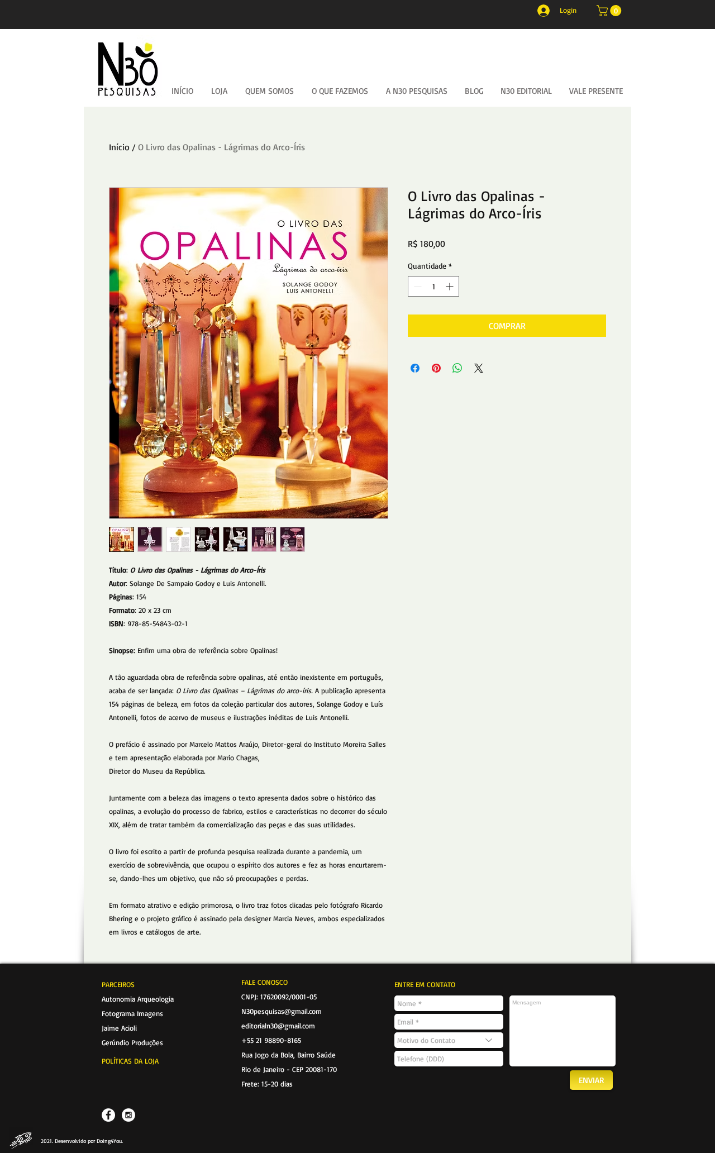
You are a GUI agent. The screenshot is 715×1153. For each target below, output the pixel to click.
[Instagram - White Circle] (128, 1115)
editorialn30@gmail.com (278, 1025)
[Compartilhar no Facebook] (415, 368)
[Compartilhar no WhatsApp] (457, 368)
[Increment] (450, 286)
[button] (610, 10)
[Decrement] (416, 286)
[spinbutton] (433, 286)
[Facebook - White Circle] (108, 1115)
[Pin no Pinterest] (436, 368)
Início (119, 147)
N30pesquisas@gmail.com (281, 1011)
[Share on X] (478, 368)
